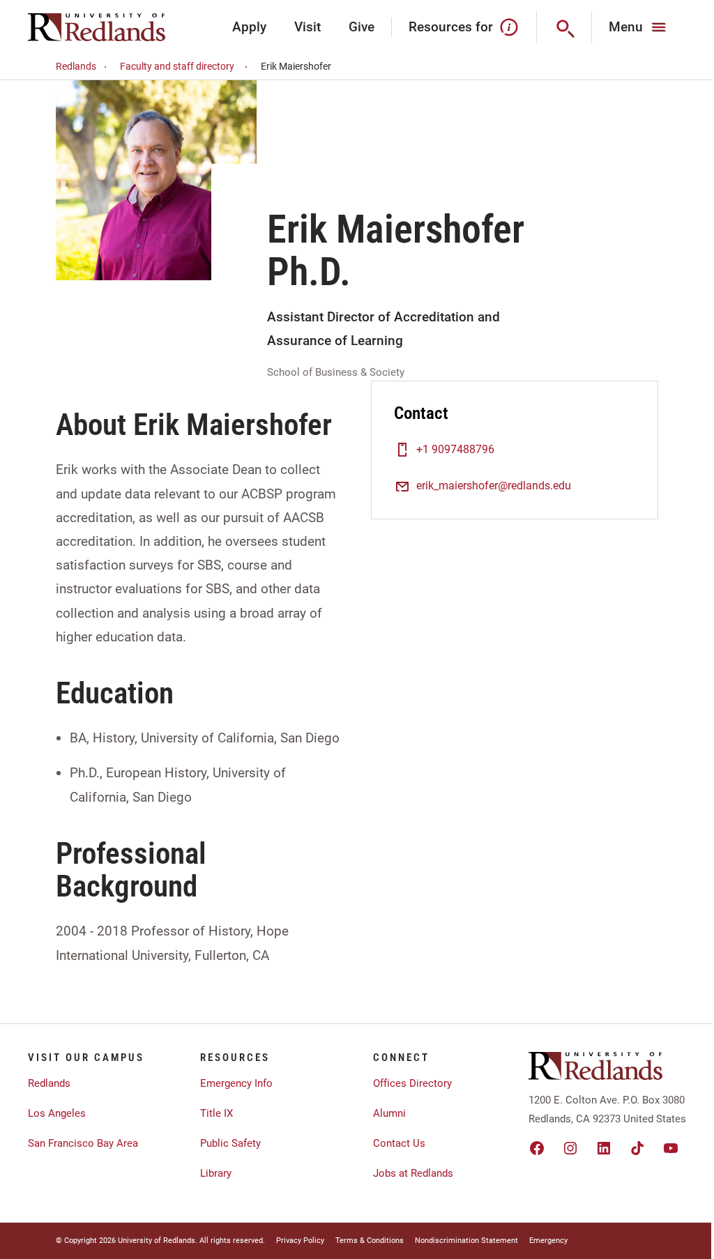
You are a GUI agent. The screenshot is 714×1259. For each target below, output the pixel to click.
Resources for (451, 27)
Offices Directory (412, 1083)
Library (215, 1173)
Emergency (548, 1240)
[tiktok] (637, 1148)
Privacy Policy (300, 1240)
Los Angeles (57, 1113)
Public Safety (230, 1143)
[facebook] (537, 1148)
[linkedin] (603, 1148)
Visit (307, 27)
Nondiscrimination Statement (466, 1240)
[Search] (564, 27)
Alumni (389, 1113)
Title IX (216, 1113)
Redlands (76, 66)
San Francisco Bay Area (83, 1143)
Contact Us (399, 1143)
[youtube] (670, 1148)
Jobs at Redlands (413, 1173)
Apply (249, 27)
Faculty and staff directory (177, 66)
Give (361, 27)
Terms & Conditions (369, 1240)
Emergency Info (236, 1083)
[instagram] (570, 1148)
